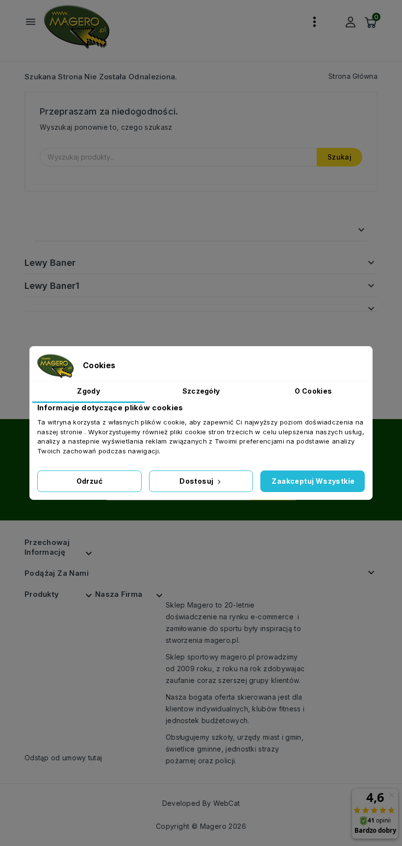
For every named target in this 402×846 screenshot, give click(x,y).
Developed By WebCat (201, 803)
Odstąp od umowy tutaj (63, 757)
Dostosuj (197, 481)
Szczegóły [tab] (201, 391)
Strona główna (73, 230)
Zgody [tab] (88, 391)
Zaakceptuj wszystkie (313, 481)
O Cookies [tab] (313, 391)
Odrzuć (89, 481)
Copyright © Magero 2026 (201, 826)
